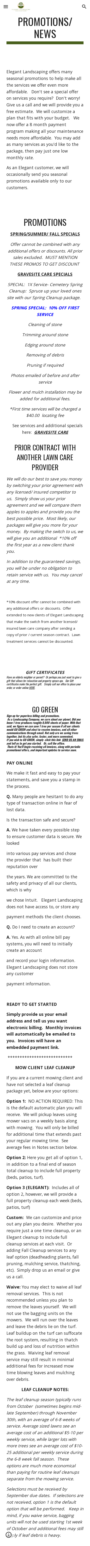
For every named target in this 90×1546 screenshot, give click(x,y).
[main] (45, 29)
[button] (6, 6)
